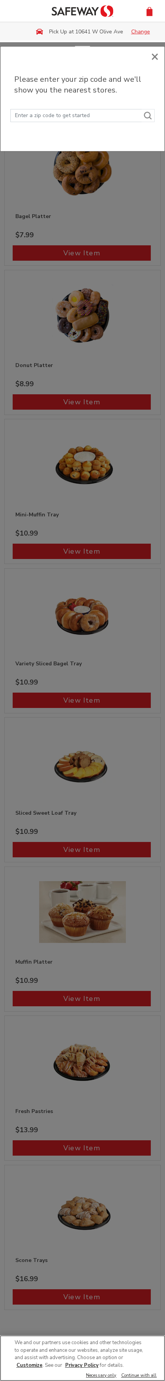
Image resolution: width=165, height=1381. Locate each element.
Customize (29, 1365)
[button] (149, 11)
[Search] (148, 115)
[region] (82, 1358)
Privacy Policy (82, 1365)
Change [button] (140, 31)
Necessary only (101, 1375)
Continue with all (139, 1375)
